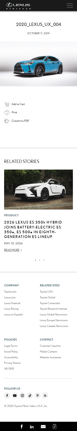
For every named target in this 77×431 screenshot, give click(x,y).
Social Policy (11, 351)
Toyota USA (46, 291)
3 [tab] (43, 259)
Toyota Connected (50, 303)
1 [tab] (34, 259)
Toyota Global (47, 297)
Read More (11, 250)
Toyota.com (10, 291)
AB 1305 (9, 368)
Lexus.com (10, 297)
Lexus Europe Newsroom (54, 320)
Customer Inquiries (50, 345)
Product (11, 215)
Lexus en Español (13, 314)
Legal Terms (10, 345)
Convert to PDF (20, 120)
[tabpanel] (38, 212)
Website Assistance (50, 357)
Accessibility (11, 357)
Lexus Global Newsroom (53, 314)
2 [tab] (39, 259)
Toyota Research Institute (53, 308)
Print (14, 112)
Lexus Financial (12, 303)
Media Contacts (48, 351)
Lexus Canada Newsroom (54, 326)
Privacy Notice (12, 362)
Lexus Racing (11, 308)
